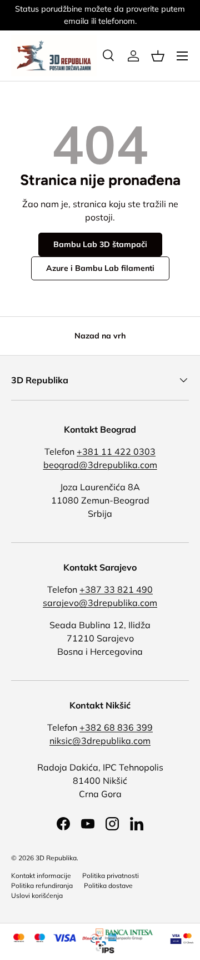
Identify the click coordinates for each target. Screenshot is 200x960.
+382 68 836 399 (116, 727)
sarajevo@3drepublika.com (100, 602)
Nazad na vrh (100, 336)
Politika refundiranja (42, 885)
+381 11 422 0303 (116, 451)
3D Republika (56, 858)
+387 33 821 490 (116, 589)
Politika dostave (108, 885)
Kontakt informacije (41, 875)
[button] (158, 56)
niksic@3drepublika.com (100, 740)
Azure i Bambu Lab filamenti (100, 268)
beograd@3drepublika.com (100, 464)
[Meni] (182, 56)
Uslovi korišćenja (37, 895)
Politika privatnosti (110, 875)
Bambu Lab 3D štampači (100, 244)
